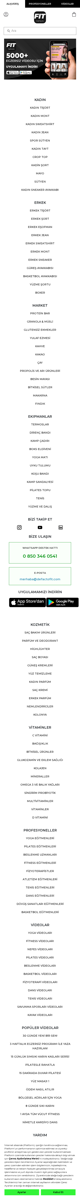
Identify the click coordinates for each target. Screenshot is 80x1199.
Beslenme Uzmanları (40, 854)
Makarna (40, 395)
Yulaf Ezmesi (40, 338)
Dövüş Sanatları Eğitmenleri (40, 904)
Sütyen (40, 181)
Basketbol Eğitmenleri (40, 912)
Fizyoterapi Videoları (40, 982)
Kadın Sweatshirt (40, 124)
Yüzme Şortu (40, 284)
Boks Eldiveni (40, 449)
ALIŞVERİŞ (13, 3)
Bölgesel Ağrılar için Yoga (40, 1097)
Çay (40, 362)
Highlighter (40, 649)
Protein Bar (40, 313)
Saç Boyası (40, 657)
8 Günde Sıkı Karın (40, 1106)
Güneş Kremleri (40, 665)
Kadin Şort (40, 165)
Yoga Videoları (40, 933)
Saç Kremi (40, 690)
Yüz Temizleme (40, 673)
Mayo (40, 173)
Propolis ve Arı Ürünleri (40, 371)
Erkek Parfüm (40, 698)
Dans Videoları (40, 990)
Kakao (40, 354)
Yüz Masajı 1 (40, 1081)
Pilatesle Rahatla (40, 1064)
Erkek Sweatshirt (40, 243)
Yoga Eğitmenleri (40, 838)
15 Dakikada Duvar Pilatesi (40, 1073)
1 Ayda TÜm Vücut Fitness (40, 1114)
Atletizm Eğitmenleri (40, 879)
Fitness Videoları (40, 941)
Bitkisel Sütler (40, 387)
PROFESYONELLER (40, 3)
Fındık (40, 403)
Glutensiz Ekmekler (40, 329)
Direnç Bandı (40, 432)
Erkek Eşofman (40, 227)
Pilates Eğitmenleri (40, 846)
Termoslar (40, 424)
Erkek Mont (40, 251)
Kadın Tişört (40, 107)
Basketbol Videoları (40, 974)
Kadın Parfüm (40, 681)
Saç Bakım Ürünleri (40, 632)
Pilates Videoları (40, 957)
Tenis (40, 498)
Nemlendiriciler (40, 706)
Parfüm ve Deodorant (40, 640)
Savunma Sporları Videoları (40, 1006)
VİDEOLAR (67, 3)
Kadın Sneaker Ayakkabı (40, 189)
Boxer (40, 292)
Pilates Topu (40, 490)
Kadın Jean (40, 132)
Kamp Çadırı (40, 441)
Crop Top (40, 157)
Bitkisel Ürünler (40, 751)
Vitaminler (40, 809)
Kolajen (40, 768)
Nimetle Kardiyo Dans (40, 1122)
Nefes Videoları (40, 949)
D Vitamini (40, 817)
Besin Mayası (40, 379)
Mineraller (40, 776)
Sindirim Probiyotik (40, 793)
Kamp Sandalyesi (40, 482)
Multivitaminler (40, 801)
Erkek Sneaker (40, 259)
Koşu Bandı (40, 473)
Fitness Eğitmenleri (40, 863)
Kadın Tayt (40, 148)
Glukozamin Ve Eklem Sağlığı (40, 760)
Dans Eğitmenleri (40, 895)
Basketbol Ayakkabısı (40, 276)
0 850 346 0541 (40, 556)
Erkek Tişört (40, 210)
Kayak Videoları (40, 1015)
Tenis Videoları (40, 998)
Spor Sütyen (40, 140)
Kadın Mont (40, 116)
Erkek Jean (40, 235)
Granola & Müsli (40, 321)
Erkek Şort (40, 218)
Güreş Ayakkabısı (40, 268)
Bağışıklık (40, 743)
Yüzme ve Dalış (40, 506)
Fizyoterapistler (40, 871)
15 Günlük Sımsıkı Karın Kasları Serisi (40, 1056)
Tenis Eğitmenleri (40, 887)
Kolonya (40, 714)
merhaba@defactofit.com (40, 579)
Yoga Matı (40, 457)
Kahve (40, 346)
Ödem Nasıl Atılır (40, 1089)
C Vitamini (40, 735)
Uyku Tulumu (40, 465)
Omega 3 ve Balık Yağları (40, 784)
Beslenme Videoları (40, 965)
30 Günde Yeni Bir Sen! (40, 1035)
